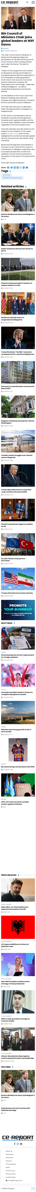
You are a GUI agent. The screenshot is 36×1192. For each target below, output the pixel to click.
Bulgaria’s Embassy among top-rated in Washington (17, 422)
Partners (9, 1161)
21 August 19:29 (8, 254)
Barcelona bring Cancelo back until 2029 (17, 767)
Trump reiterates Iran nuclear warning (17, 593)
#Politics (6, 175)
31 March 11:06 (7, 1024)
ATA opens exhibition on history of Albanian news (15, 945)
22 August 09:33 (8, 697)
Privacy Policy (11, 1174)
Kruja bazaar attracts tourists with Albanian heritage (15, 1109)
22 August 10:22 (8, 660)
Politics (5, 48)
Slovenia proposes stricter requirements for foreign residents (17, 656)
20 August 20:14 (8, 357)
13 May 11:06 (6, 912)
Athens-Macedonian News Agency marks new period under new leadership (17, 1057)
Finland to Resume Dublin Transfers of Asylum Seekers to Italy (16, 284)
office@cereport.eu (15, 1180)
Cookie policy (11, 1177)
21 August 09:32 (8, 322)
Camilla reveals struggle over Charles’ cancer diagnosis (17, 456)
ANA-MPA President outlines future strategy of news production (15, 983)
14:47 (4, 1113)
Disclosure (9, 1158)
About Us (9, 1151)
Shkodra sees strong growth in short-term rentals (16, 731)
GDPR (8, 1167)
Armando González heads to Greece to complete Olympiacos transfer (17, 693)
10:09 (4, 807)
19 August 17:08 (8, 494)
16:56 (4, 219)
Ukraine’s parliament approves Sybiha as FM (17, 525)
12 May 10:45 (6, 949)
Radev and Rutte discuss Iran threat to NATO (17, 250)
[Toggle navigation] (33, 2)
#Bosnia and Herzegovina (12, 178)
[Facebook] (15, 1144)
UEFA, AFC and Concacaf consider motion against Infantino (15, 803)
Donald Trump (12, 134)
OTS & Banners (11, 1164)
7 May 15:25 (6, 986)
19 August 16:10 (8, 529)
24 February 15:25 (8, 1061)
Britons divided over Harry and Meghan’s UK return (18, 215)
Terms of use (10, 1171)
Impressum (10, 1154)
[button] (8, 167)
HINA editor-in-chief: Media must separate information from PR (14, 908)
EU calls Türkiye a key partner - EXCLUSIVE (13, 560)
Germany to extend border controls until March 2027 (17, 387)
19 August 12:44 (8, 563)
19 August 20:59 (8, 426)
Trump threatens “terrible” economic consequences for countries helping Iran (17, 353)
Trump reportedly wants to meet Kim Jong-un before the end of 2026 (16, 491)
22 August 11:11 (7, 734)
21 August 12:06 (8, 288)
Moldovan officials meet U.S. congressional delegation (12, 319)
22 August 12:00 (8, 769)
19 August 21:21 (7, 391)
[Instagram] (18, 1144)
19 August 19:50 (8, 460)
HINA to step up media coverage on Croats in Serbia (15, 1020)
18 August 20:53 (8, 596)
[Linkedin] (21, 1144)
